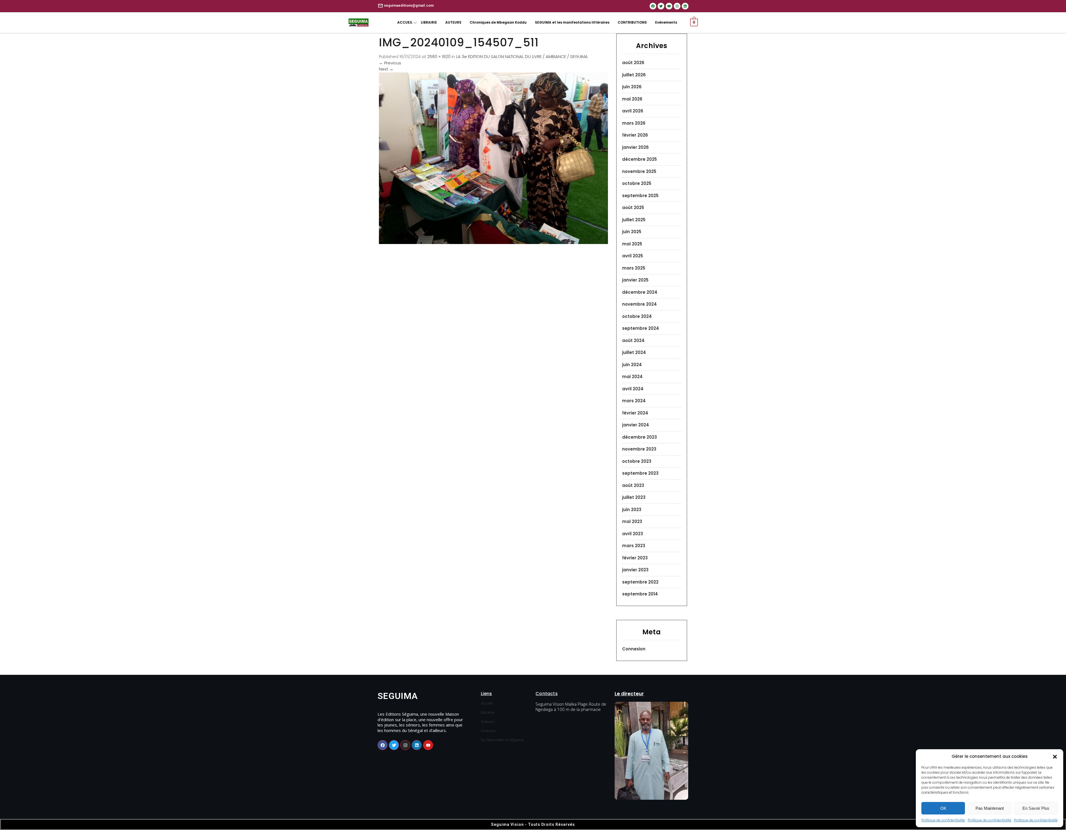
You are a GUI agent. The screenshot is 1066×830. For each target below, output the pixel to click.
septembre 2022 (640, 582)
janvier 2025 (635, 280)
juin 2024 (632, 365)
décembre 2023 (639, 437)
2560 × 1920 (439, 56)
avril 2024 (632, 389)
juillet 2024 (634, 352)
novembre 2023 (639, 449)
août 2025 (633, 207)
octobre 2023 (636, 461)
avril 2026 (632, 111)
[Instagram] (677, 6)
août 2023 (633, 485)
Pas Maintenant (990, 808)
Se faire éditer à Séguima (502, 739)
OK (943, 808)
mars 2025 (633, 268)
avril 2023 (632, 534)
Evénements (666, 22)
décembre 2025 (639, 159)
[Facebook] (653, 6)
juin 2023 (631, 509)
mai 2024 (632, 376)
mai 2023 (632, 521)
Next (386, 69)
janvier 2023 (635, 570)
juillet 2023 (633, 497)
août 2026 (633, 63)
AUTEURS (453, 22)
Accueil (486, 703)
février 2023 (635, 558)
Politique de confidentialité (943, 820)
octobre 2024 (637, 316)
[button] (1055, 756)
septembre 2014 (640, 594)
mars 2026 (633, 123)
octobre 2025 (636, 183)
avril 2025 (632, 256)
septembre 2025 (640, 195)
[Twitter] (661, 6)
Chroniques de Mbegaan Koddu (498, 22)
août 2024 (633, 340)
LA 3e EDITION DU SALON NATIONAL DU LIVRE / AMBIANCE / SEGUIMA (522, 56)
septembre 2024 (640, 328)
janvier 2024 (635, 425)
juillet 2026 (634, 75)
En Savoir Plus (1035, 808)
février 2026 (635, 135)
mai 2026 (632, 99)
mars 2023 (633, 546)
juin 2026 (632, 87)
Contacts (488, 730)
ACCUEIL (405, 22)
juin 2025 (631, 232)
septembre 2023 (640, 473)
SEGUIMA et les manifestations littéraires (572, 22)
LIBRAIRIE (429, 22)
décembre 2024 (639, 292)
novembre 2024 (639, 304)
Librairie (487, 712)
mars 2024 (634, 401)
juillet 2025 (633, 220)
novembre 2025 (639, 171)
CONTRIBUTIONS (632, 22)
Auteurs (487, 721)
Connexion (633, 649)
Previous (390, 63)
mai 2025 (632, 244)
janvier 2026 (635, 147)
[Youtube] (669, 6)
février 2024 (635, 413)
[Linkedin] (685, 6)
